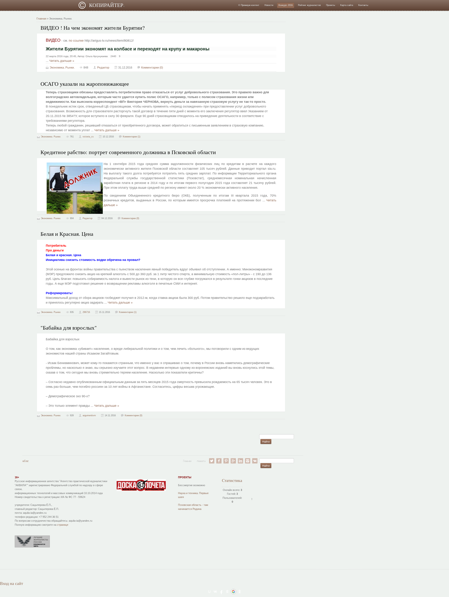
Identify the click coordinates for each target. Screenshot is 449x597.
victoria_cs (88, 136)
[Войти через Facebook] (221, 591)
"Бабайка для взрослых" (69, 327)
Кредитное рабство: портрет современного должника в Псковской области (128, 152)
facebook (219, 460)
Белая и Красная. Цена (67, 233)
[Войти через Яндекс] (227, 591)
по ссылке (76, 40)
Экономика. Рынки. (62, 67)
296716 (86, 312)
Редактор (103, 67)
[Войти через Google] (233, 591)
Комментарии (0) (152, 67)
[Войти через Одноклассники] (239, 591)
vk (254, 460)
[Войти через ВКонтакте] (215, 591)
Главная (41, 18)
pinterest (226, 460)
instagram (247, 460)
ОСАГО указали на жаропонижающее (85, 83)
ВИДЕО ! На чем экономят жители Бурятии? (93, 27)
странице (62, 524)
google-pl (233, 460)
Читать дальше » (61, 61)
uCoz (25, 460)
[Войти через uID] (209, 591)
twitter (211, 460)
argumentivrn (89, 415)
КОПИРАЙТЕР (107, 5)
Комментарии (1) (131, 136)
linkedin (240, 460)
